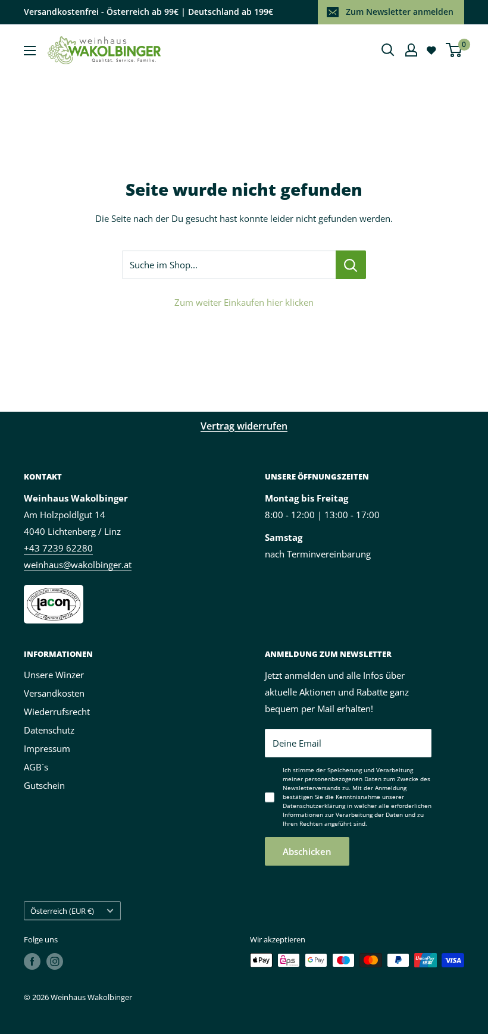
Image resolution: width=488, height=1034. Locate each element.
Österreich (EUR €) (62, 910)
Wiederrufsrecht (57, 711)
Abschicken (307, 851)
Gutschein (44, 785)
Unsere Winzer (54, 675)
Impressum (47, 748)
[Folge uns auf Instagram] (54, 961)
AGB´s (36, 767)
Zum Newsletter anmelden (399, 11)
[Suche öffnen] (388, 50)
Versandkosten (54, 693)
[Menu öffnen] (30, 50)
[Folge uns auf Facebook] (32, 961)
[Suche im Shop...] (351, 264)
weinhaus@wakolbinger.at (78, 565)
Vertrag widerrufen (244, 426)
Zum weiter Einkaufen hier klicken (244, 302)
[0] (454, 50)
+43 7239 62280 (58, 548)
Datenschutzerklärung (314, 805)
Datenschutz (49, 730)
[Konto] (411, 50)
